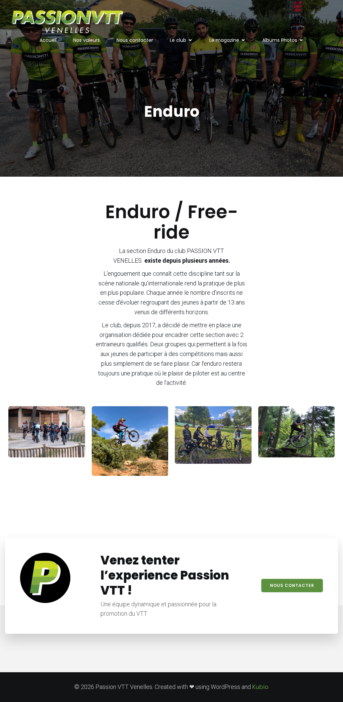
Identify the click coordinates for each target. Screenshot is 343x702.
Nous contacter (135, 40)
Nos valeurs (86, 40)
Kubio (260, 687)
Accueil (48, 40)
